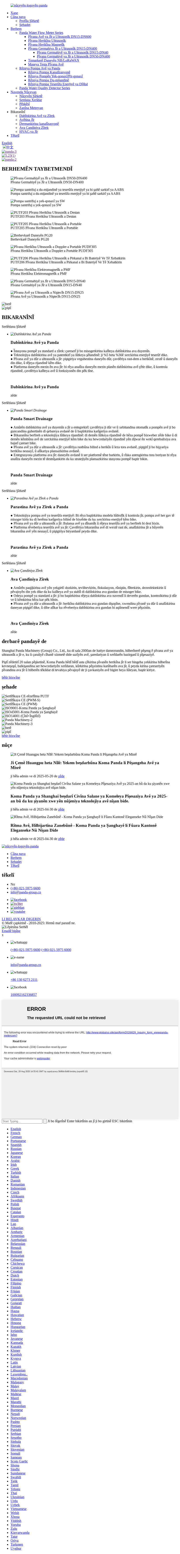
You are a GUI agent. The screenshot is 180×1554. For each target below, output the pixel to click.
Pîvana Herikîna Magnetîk (46, 44)
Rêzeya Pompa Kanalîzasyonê (49, 72)
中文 (9, 147)
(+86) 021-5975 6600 (25, 888)
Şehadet (24, 25)
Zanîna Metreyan (31, 108)
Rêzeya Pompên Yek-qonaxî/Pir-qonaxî (55, 76)
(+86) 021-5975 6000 (56, 950)
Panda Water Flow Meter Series (41, 33)
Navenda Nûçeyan (23, 92)
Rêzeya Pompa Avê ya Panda (39, 68)
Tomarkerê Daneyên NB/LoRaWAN (53, 60)
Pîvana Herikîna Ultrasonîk (47, 40)
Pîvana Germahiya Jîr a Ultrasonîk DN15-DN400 (62, 48)
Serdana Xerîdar (30, 100)
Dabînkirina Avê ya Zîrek (37, 116)
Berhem (16, 29)
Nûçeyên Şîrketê (30, 96)
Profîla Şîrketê (29, 21)
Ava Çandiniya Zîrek (34, 127)
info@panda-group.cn (26, 892)
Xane (14, 13)
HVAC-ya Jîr (28, 131)
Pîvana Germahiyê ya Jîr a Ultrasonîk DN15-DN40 (72, 52)
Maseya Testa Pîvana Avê (46, 64)
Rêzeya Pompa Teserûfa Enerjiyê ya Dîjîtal (58, 84)
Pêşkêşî (24, 104)
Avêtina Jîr (26, 120)
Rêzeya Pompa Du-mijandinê (48, 80)
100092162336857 (24, 995)
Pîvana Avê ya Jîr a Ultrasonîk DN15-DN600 (59, 36)
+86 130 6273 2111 (24, 980)
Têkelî (15, 135)
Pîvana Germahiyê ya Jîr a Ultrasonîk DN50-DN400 (73, 56)
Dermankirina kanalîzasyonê (39, 124)
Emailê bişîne (11, 931)
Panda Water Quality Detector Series (44, 88)
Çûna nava (18, 17)
